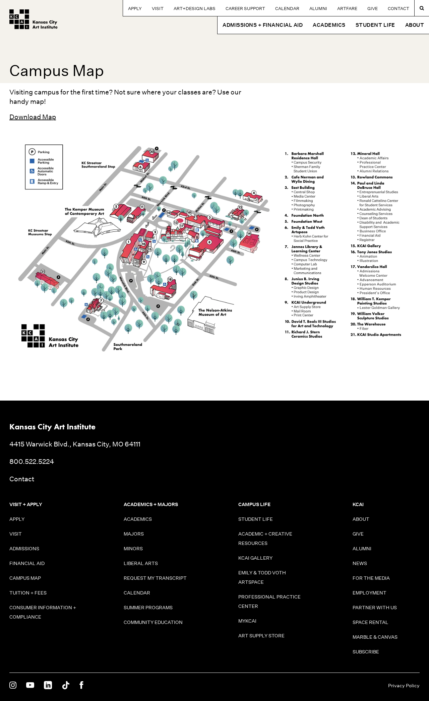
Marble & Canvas (375, 637)
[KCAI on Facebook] (81, 685)
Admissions (24, 549)
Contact (398, 8)
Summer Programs (148, 608)
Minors (133, 549)
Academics (138, 519)
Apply (135, 8)
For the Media (371, 578)
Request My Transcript (155, 578)
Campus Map (25, 578)
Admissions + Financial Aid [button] (263, 25)
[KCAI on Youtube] (30, 685)
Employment (369, 593)
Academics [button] (329, 25)
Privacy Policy (404, 686)
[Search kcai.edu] (422, 8)
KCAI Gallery (255, 558)
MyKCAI (247, 621)
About (361, 519)
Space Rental (370, 622)
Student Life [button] (375, 25)
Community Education (153, 622)
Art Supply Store (261, 636)
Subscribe (366, 652)
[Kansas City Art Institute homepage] (33, 19)
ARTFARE (347, 8)
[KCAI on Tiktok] (66, 685)
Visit (158, 8)
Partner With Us (375, 608)
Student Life (255, 519)
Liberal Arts (141, 563)
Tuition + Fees (28, 593)
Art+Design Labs (195, 8)
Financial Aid (27, 563)
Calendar (287, 8)
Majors (134, 534)
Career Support (245, 8)
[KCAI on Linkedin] (48, 685)
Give (372, 8)
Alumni (318, 8)
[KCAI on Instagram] (12, 685)
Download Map (32, 117)
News (360, 563)
